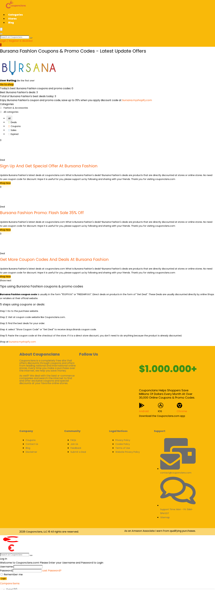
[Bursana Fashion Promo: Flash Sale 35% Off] (7, 202)
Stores (12, 18)
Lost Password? (51, 570)
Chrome (182, 411)
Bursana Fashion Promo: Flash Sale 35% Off (42, 212)
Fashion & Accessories (16, 107)
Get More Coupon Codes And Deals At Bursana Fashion (54, 259)
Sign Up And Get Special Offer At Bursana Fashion (48, 166)
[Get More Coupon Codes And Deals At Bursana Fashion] (7, 249)
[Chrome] (179, 405)
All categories (11, 111)
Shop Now (5, 183)
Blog (11, 22)
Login (3, 578)
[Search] (1, 33)
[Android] (141, 405)
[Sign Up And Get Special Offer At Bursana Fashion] (7, 156)
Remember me (13, 574)
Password (6, 570)
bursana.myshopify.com (137, 100)
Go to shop (7, 84)
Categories (15, 14)
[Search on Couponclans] (31, 37)
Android (144, 411)
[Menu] (1, 29)
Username (6, 566)
